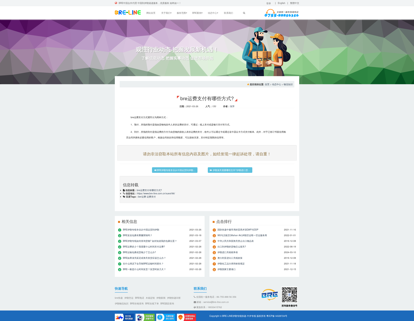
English (281, 3)
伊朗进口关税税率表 (228, 252)
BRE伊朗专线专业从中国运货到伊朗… (175, 170)
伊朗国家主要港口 (227, 269)
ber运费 (142, 196)
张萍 (232, 106)
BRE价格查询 (137, 303)
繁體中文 (294, 3)
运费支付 (151, 196)
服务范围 (181, 12)
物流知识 (288, 84)
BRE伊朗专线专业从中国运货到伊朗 (141, 229)
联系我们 (228, 12)
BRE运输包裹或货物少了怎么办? (139, 252)
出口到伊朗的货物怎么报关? (232, 246)
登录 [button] (268, 3)
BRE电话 (139, 297)
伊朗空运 (128, 297)
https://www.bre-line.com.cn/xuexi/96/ (156, 193)
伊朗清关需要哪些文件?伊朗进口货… (231, 170)
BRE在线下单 (152, 303)
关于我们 (165, 12)
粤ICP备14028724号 (276, 315)
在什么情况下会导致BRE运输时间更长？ (143, 263)
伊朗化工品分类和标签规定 (231, 263)
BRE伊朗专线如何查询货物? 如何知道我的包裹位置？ (150, 240)
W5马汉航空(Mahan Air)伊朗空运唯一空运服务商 (242, 235)
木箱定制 (150, 297)
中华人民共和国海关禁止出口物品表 (236, 240)
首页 (267, 84)
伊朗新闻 (160, 297)
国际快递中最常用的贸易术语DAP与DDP (238, 229)
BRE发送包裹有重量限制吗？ (137, 235)
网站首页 (150, 12)
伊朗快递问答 (174, 297)
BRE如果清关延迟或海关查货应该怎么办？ (144, 257)
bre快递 (119, 297)
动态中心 (212, 12)
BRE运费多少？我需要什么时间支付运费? (144, 246)
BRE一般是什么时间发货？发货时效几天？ (144, 269)
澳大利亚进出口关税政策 (230, 257)
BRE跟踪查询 (167, 303)
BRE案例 (196, 12)
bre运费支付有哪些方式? (149, 190)
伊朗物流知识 (121, 303)
